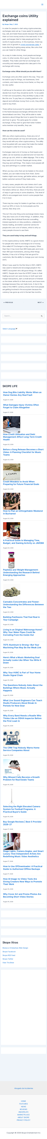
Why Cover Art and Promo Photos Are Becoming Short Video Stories (22, 895)
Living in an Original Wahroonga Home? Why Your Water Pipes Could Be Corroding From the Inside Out (22, 632)
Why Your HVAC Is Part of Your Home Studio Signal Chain (21, 673)
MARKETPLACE (23, 1115)
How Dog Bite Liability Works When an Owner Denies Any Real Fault (22, 393)
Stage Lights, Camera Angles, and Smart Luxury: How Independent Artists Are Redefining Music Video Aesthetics (23, 854)
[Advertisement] (23, 1006)
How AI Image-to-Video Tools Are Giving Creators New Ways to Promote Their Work (22, 881)
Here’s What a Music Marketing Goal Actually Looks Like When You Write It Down (22, 660)
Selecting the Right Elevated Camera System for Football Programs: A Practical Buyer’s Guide (21, 809)
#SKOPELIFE (24, 1112)
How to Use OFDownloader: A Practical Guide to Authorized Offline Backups (22, 867)
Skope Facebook (9, 952)
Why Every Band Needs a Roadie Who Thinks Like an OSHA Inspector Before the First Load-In (22, 718)
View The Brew (8, 963)
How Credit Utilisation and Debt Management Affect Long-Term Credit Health (22, 437)
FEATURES (23, 1104)
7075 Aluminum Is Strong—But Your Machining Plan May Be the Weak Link (22, 646)
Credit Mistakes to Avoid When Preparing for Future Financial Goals (21, 482)
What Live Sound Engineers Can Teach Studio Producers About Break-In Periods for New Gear (22, 703)
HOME (23, 1101)
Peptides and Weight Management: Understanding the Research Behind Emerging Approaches (21, 572)
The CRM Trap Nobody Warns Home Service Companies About (21, 749)
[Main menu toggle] (42, 4)
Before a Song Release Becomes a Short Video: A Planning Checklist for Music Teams (23, 452)
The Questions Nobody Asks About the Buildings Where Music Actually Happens (23, 688)
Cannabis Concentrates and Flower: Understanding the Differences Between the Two (23, 604)
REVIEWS (23, 1109)
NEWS (23, 1107)
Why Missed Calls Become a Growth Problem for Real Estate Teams (21, 778)
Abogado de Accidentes (23, 1088)
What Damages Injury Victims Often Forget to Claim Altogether (21, 406)
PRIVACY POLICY (23, 1120)
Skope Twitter (8, 959)
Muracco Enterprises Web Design (15, 948)
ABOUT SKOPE (23, 1117)
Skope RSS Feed (9, 955)
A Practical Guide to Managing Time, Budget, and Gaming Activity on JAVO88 (23, 541)
